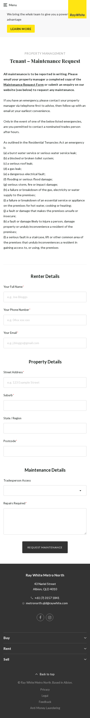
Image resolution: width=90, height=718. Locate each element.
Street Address (13, 372)
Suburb (8, 395)
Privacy (45, 689)
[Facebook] (40, 617)
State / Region (12, 418)
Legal (45, 695)
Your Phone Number (16, 309)
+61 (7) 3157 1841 (47, 598)
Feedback (45, 702)
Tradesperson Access (17, 480)
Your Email (10, 332)
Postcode (9, 441)
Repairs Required (14, 503)
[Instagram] (49, 617)
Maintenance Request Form (23, 84)
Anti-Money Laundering (45, 708)
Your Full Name (12, 286)
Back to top (47, 674)
